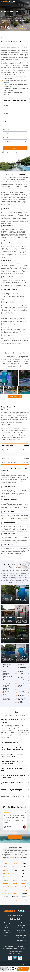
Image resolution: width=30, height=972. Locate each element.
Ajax (6, 863)
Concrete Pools (21, 927)
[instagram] (11, 919)
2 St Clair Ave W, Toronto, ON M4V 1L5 (15, 946)
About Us (7, 927)
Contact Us (7, 935)
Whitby (15, 900)
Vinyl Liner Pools (21, 930)
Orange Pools (10, 963)
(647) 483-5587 (17, 953)
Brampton (5, 870)
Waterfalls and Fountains (21, 935)
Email (4, 121)
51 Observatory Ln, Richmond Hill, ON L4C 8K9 (15, 948)
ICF (7, 575)
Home (4, 37)
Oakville (24, 886)
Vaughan (5, 900)
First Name (6, 105)
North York (15, 886)
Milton (15, 883)
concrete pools (19, 573)
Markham (5, 883)
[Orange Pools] (8, 2)
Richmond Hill (5, 893)
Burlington (6, 873)
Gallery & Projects (7, 932)
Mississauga (24, 883)
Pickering (24, 890)
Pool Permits (21, 937)
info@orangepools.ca (16, 951)
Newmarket (6, 886)
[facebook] (18, 919)
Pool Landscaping (21, 940)
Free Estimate (15, 148)
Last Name (6, 113)
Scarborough (15, 893)
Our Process (7, 930)
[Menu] (28, 2)
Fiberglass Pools (21, 925)
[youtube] (15, 919)
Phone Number (7, 129)
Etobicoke (5, 876)
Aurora (15, 863)
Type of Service (7, 137)
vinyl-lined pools (14, 575)
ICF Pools (21, 932)
